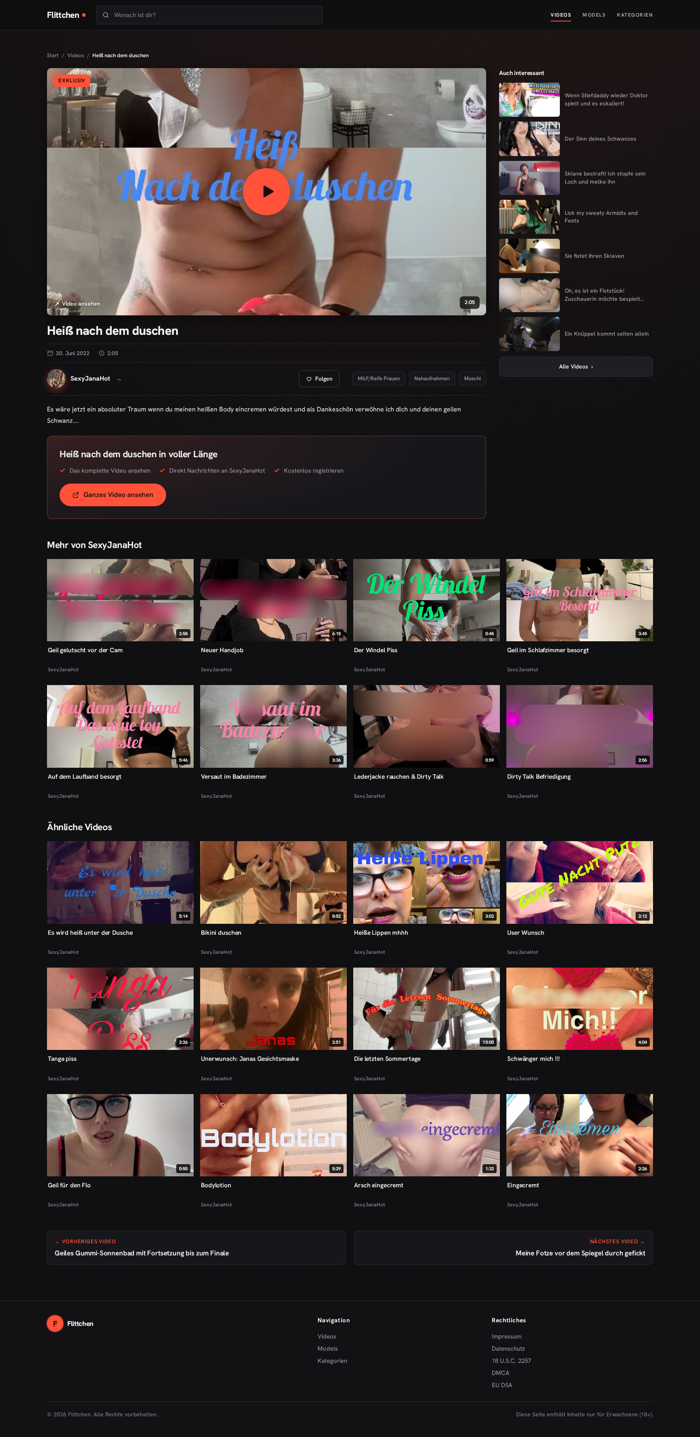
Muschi (472, 378)
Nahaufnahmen (432, 378)
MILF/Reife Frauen (379, 378)
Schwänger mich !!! (533, 1058)
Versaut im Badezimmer (234, 776)
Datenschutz (508, 1349)
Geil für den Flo (69, 1185)
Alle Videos (576, 366)
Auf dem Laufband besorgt (85, 776)
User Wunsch (525, 932)
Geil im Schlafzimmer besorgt (548, 650)
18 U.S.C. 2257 (511, 1361)
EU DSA (502, 1385)
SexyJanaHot (63, 669)
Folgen (322, 381)
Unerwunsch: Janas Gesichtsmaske (250, 1058)
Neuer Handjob (222, 650)
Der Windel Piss (375, 650)
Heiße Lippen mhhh (381, 932)
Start (53, 55)
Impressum (506, 1336)
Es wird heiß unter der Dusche (90, 932)
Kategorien (635, 14)
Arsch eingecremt (378, 1185)
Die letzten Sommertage (387, 1058)
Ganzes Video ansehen (124, 497)
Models (594, 14)
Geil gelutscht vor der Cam (85, 650)
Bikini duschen (221, 932)
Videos (561, 14)
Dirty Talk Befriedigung (539, 776)
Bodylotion (216, 1185)
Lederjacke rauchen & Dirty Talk (399, 776)
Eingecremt (523, 1185)
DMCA (501, 1373)
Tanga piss (62, 1058)
